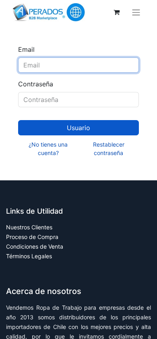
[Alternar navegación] (136, 12)
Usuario (78, 128)
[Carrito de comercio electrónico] (116, 12)
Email (26, 49)
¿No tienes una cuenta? (48, 148)
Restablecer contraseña (108, 148)
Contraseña (35, 84)
